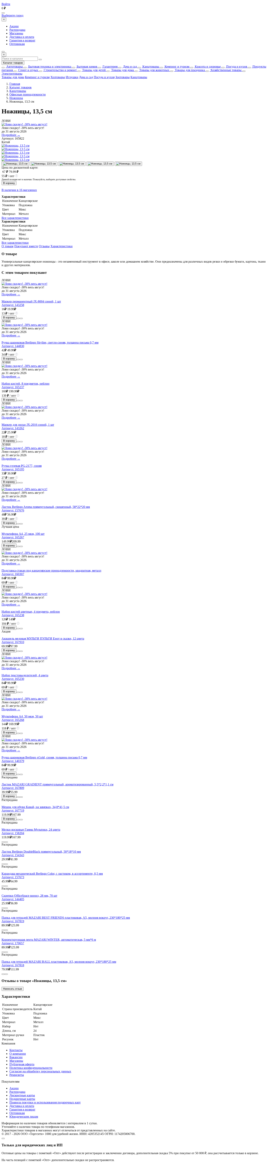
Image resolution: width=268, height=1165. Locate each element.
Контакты (16, 1050)
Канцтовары (150, 66)
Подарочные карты (22, 1099)
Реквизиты (16, 1075)
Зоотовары (122, 77)
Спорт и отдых (27, 70)
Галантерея (110, 66)
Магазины (16, 33)
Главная (14, 84)
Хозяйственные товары (226, 70)
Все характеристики (15, 218)
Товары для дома (122, 70)
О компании (17, 1053)
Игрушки (72, 77)
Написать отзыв (12, 988)
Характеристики (61, 246)
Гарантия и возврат (22, 40)
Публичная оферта (21, 1064)
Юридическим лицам (23, 1116)
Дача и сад (129, 66)
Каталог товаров (13, 62)
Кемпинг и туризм (176, 66)
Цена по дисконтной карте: (20, 167)
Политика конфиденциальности (30, 1067)
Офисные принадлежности (27, 94)
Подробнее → (11, 135)
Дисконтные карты (22, 1095)
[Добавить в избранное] (21, 318)
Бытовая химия (86, 66)
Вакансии (16, 1057)
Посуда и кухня (236, 66)
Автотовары (14, 66)
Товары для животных (154, 70)
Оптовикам (17, 44)
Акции (14, 26)
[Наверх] (3, 1138)
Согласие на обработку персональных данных (40, 1071)
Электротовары (12, 73)
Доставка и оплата (21, 37)
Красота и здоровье (207, 66)
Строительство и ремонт (60, 70)
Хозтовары (57, 77)
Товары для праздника (189, 70)
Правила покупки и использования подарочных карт (45, 1102)
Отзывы (44, 246)
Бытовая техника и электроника (49, 66)
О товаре (8, 246)
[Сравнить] (18, 318)
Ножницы (16, 98)
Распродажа (17, 29)
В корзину (9, 183)
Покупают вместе (26, 246)
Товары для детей (93, 70)
